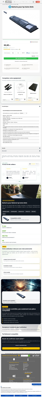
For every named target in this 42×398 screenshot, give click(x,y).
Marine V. (26, 177)
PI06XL (27, 155)
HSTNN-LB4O (9, 155)
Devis (24, 367)
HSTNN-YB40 (34, 156)
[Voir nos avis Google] (8, 168)
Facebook (25, 368)
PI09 (30, 155)
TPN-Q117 (33, 155)
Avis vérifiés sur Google (28, 372)
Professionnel (25, 366)
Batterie (7, 4)
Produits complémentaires (21, 345)
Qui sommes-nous (26, 364)
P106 (25, 155)
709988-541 (21, 156)
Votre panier (11, 380)
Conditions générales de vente (27, 380)
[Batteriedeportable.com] (8, 2)
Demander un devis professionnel (21, 61)
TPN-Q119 (37, 155)
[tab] (16, 181)
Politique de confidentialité (37, 385)
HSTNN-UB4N (26, 156)
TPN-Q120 (3, 156)
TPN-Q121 (8, 156)
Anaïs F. (10, 177)
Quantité (33, 56)
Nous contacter (25, 363)
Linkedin (25, 369)
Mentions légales (25, 365)
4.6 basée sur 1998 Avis (14, 49)
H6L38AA (12, 156)
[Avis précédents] (3, 174)
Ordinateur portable (12, 4)
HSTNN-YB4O (15, 155)
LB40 (30, 156)
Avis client (21, 348)
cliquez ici (25, 392)
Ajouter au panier (21, 58)
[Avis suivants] (38, 174)
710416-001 (16, 156)
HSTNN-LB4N (4, 155)
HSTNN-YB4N (20, 155)
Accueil (3, 4)
